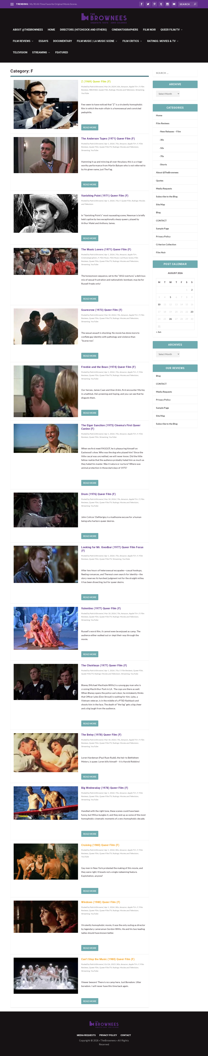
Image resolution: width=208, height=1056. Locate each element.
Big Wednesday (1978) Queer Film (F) (104, 787)
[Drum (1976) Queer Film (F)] (46, 510)
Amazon (124, 86)
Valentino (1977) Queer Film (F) (101, 608)
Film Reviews (21, 41)
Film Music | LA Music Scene (95, 41)
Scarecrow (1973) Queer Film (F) (101, 309)
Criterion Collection (166, 244)
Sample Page (162, 228)
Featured (61, 52)
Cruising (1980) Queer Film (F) (100, 845)
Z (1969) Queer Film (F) (96, 81)
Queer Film (103, 90)
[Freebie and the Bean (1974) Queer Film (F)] (46, 391)
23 (192, 311)
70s (117, 143)
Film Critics (131, 41)
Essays (43, 41)
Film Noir (149, 29)
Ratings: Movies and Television (122, 90)
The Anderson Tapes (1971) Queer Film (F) (108, 138)
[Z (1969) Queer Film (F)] (46, 104)
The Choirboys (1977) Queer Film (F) (104, 665)
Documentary (62, 41)
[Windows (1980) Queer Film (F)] (46, 917)
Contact (126, 1035)
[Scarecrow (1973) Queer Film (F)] (46, 326)
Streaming (39, 52)
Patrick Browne (96, 86)
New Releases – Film (170, 131)
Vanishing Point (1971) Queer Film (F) (105, 195)
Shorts (163, 164)
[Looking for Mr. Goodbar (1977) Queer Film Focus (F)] (46, 564)
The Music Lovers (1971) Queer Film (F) (106, 249)
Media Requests (164, 188)
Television (20, 52)
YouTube (85, 93)
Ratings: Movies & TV (161, 41)
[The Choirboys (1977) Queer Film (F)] (46, 682)
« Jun (158, 331)
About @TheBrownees (28, 29)
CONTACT (161, 220)
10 (159, 304)
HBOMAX (93, 90)
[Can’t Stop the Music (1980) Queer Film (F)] (46, 976)
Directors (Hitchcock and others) (83, 29)
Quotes (159, 180)
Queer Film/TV (170, 29)
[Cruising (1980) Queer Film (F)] (46, 862)
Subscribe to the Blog (166, 196)
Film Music (104, 258)
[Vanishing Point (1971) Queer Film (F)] (46, 213)
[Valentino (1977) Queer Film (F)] (46, 628)
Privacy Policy (163, 236)
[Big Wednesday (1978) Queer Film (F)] (46, 803)
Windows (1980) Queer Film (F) (100, 902)
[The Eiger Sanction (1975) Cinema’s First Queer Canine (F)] (46, 438)
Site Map (160, 204)
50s (162, 148)
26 (170, 318)
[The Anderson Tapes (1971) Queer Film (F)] (46, 155)
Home (51, 29)
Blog (158, 212)
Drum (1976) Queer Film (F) (98, 494)
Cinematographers (125, 29)
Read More (89, 127)
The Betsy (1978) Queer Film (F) (101, 734)
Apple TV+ (133, 86)
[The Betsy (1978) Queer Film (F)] (46, 752)
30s (162, 139)
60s (118, 86)
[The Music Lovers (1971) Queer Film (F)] (46, 261)
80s (117, 850)
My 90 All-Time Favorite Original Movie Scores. (53, 4)
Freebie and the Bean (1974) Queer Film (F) (108, 367)
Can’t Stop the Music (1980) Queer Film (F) (108, 959)
